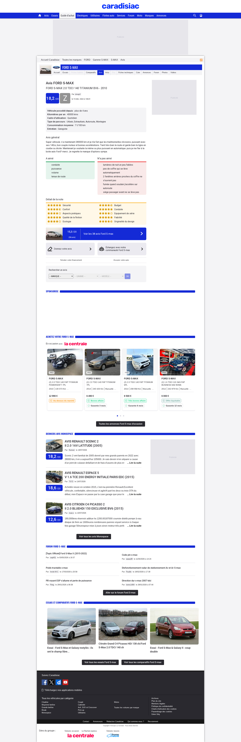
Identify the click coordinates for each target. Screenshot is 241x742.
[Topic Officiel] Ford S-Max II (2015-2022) (66, 553)
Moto (139, 15)
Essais (54, 15)
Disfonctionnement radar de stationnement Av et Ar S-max (151, 568)
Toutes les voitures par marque (126, 707)
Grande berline (47, 707)
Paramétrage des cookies (161, 712)
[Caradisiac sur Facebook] (45, 682)
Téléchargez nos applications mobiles (63, 690)
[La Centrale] (81, 738)
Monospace (46, 713)
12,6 (54, 519)
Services (121, 15)
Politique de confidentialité (162, 706)
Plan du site (156, 701)
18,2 (52, 98)
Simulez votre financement (71, 260)
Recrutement (153, 721)
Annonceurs (98, 721)
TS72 (71, 481)
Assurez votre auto (121, 260)
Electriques (82, 15)
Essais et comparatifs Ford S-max (64, 602)
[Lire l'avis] (54, 452)
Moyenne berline (48, 705)
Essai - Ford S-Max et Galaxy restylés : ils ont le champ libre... (70, 649)
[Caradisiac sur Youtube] (65, 682)
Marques (149, 15)
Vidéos (173, 72)
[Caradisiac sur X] (52, 682)
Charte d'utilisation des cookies (164, 709)
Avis (100, 72)
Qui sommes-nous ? (136, 721)
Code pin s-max (129, 555)
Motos (116, 702)
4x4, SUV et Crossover (87, 707)
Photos (165, 72)
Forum (131, 15)
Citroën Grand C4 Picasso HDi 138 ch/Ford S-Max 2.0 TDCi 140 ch (122, 645)
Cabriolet (81, 705)
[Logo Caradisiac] (120, 11)
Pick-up (81, 710)
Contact (86, 721)
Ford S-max (70, 67)
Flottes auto (108, 15)
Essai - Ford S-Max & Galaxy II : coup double (170, 649)
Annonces (161, 15)
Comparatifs (91, 72)
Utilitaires (95, 15)
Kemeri (72, 450)
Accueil (57, 72)
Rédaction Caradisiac (115, 721)
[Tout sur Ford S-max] (45, 73)
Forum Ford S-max (55, 546)
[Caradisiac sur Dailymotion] (59, 682)
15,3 (72, 231)
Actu (46, 15)
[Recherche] (195, 15)
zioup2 (78, 94)
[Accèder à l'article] (71, 626)
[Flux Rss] (201, 59)
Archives (155, 698)
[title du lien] (65, 103)
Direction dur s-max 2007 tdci (136, 580)
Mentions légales (158, 704)
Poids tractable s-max (57, 568)
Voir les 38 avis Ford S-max (98, 233)
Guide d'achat (67, 15)
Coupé (80, 702)
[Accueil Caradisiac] (40, 15)
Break (44, 710)
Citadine (45, 702)
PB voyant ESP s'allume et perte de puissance (69, 580)
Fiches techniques (125, 72)
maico (71, 513)
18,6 (54, 487)
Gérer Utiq (155, 714)
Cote (138, 72)
